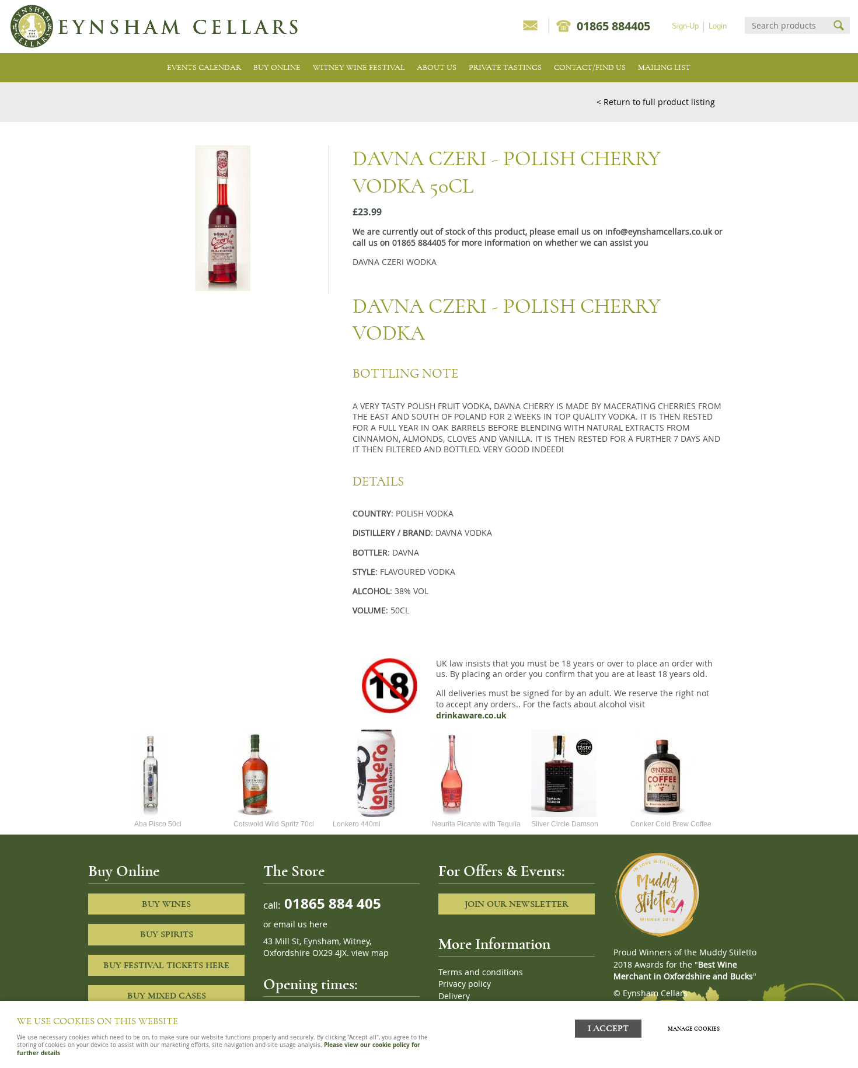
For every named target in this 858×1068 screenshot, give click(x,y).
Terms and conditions (480, 972)
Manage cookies (694, 1029)
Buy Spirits (166, 934)
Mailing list (664, 67)
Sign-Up (685, 26)
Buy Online (277, 67)
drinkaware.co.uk (471, 715)
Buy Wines (166, 904)
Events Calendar (204, 67)
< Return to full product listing (656, 101)
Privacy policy (464, 984)
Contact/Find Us (590, 67)
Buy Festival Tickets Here (166, 965)
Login (718, 26)
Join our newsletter (516, 904)
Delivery (454, 996)
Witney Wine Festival (358, 67)
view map (370, 953)
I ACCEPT (608, 1028)
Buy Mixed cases (166, 995)
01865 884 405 (331, 903)
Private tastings (505, 67)
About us (436, 67)
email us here (300, 924)
